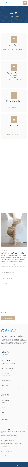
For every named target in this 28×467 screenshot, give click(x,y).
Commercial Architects (6, 380)
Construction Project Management (9, 370)
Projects (3, 407)
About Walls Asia (5, 400)
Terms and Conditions (6, 417)
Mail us (14, 125)
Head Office (14, 45)
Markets (3, 405)
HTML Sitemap (5, 414)
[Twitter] (2, 354)
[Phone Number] (14, 95)
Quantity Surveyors (6, 375)
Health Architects (5, 385)
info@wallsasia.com (14, 135)
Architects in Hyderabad (7, 366)
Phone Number (14, 101)
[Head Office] (14, 39)
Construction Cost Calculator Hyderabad (10, 387)
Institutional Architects (6, 383)
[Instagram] (4, 354)
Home (11, 16)
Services (3, 402)
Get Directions (4, 437)
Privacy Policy (4, 419)
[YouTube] (5, 354)
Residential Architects (6, 378)
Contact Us (4, 422)
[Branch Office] (14, 67)
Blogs (3, 412)
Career (3, 409)
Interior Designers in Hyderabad (8, 363)
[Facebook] (1, 354)
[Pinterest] (6, 354)
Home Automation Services (7, 368)
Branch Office (14, 73)
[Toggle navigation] (25, 3)
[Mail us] (14, 119)
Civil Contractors (5, 373)
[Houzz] (7, 354)
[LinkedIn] (3, 354)
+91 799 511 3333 (14, 108)
